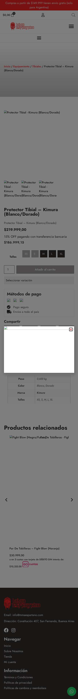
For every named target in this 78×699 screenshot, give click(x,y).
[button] (70, 329)
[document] (39, 349)
